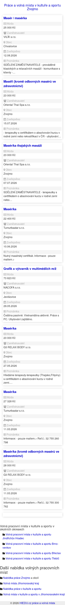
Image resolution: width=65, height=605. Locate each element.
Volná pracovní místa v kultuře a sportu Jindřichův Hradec (26, 536)
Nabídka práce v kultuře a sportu (22, 589)
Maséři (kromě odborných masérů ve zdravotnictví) (30, 83)
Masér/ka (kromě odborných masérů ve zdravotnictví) (31, 453)
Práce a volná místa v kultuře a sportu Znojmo (32, 7)
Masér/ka (10, 209)
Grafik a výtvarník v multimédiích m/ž (30, 268)
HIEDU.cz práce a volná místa (37, 603)
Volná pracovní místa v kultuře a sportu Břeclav (33, 553)
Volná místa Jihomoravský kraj (21, 583)
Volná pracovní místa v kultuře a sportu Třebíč (32, 558)
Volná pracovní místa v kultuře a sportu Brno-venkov (30, 545)
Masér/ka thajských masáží (23, 145)
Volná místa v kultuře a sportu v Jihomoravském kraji (34, 594)
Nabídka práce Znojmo (16, 578)
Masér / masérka (15, 18)
